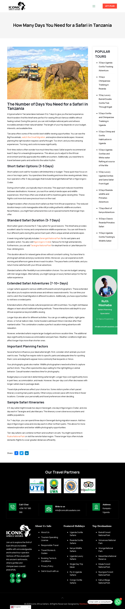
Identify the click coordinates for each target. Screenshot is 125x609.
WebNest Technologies (90, 604)
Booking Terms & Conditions (48, 559)
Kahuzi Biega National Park (104, 581)
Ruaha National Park (16, 436)
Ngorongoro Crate (42, 242)
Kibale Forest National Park (104, 565)
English (17, 607)
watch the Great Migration (33, 137)
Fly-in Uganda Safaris (76, 573)
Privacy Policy (47, 566)
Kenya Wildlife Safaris (76, 549)
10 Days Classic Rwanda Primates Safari (107, 222)
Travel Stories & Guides (48, 552)
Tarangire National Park (40, 245)
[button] (118, 602)
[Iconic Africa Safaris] (17, 6)
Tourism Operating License (49, 539)
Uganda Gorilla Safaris (76, 534)
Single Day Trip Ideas (76, 565)
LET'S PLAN (110, 6)
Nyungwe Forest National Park (106, 573)
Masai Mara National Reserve (107, 557)
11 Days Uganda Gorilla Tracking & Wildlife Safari (107, 237)
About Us (45, 532)
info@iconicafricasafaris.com (67, 510)
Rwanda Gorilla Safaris (76, 541)
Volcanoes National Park (107, 541)
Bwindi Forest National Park (104, 534)
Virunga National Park (106, 549)
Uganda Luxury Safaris (76, 557)
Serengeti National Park (50, 238)
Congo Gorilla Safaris (76, 581)
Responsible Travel (49, 545)
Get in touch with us (50, 571)
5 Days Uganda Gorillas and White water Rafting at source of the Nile (107, 157)
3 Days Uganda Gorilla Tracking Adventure (106, 66)
